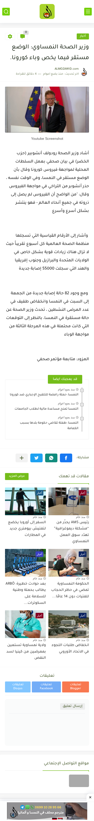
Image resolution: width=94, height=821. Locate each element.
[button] (66, 458)
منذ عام (80, 517)
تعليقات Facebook (46, 686)
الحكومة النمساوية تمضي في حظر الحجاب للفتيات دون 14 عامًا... (70, 590)
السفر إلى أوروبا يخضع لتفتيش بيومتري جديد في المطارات (27, 529)
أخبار (83, 36)
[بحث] (6, 11)
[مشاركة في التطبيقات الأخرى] (22, 458)
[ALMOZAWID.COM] (47, 11)
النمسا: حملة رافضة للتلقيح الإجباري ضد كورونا (44, 395)
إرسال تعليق (72, 706)
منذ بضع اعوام (66, 389)
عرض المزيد (17, 476)
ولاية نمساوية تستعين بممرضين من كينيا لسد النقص (26, 652)
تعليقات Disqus (18, 686)
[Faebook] (79, 781)
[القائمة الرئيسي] (88, 11)
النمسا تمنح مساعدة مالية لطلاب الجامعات (46, 409)
